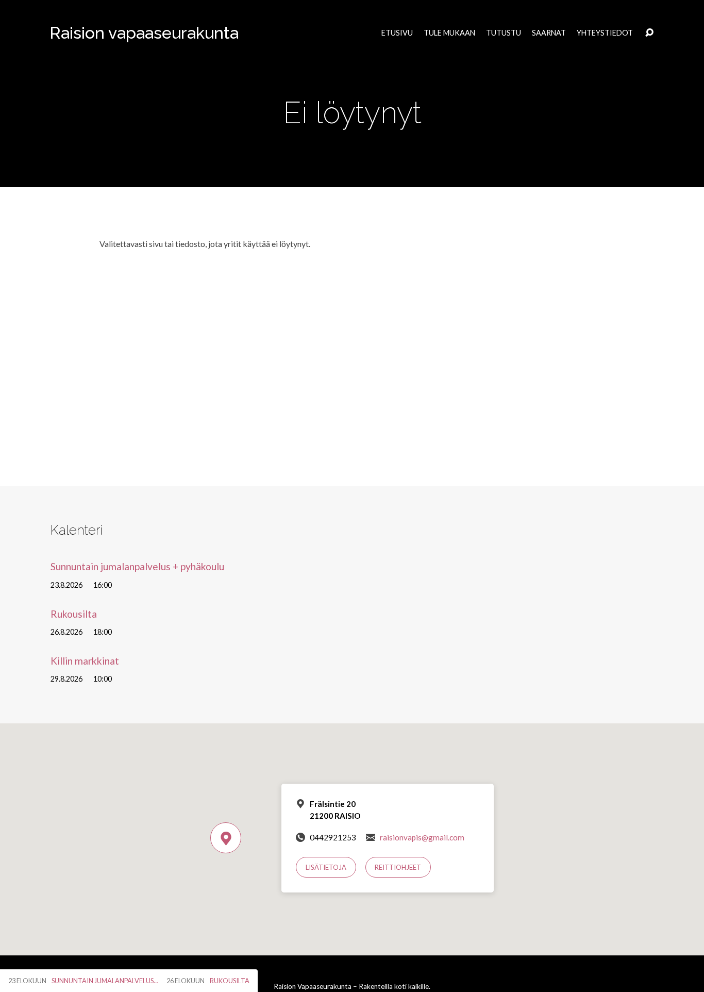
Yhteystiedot (605, 33)
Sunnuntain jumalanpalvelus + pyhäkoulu (137, 566)
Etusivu (397, 33)
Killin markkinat (85, 661)
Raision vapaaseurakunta (144, 32)
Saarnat (549, 33)
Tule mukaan (449, 33)
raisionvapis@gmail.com (422, 837)
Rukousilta (74, 614)
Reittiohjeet (398, 867)
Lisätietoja (326, 867)
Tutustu (503, 33)
